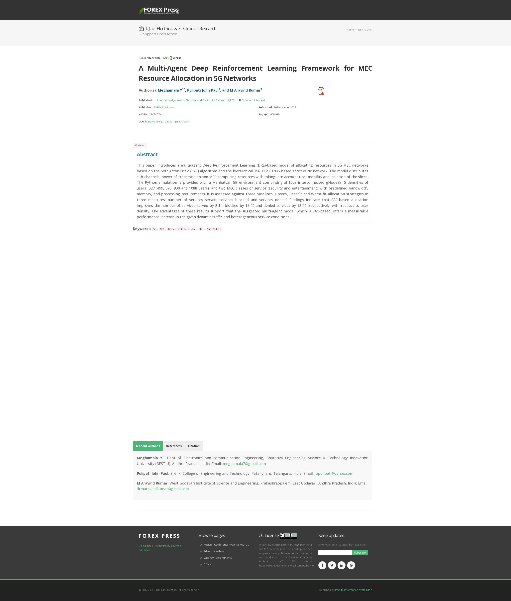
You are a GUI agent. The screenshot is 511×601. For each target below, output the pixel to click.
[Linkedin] (342, 565)
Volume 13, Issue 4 (253, 100)
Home (350, 29)
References (174, 446)
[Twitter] (332, 565)
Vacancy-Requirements (218, 558)
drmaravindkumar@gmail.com (163, 488)
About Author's (149, 446)
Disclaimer (145, 546)
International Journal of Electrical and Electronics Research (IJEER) (196, 100)
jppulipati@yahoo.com (334, 473)
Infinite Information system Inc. (353, 590)
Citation (194, 446)
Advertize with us (214, 551)
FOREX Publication (164, 107)
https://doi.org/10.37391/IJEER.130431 (167, 121)
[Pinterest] (351, 565)
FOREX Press (159, 535)
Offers (207, 564)
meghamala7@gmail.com (244, 463)
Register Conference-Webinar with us (226, 544)
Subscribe (360, 552)
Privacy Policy (162, 546)
